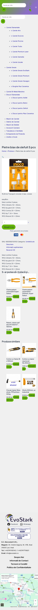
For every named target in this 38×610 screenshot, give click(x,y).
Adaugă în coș (9, 227)
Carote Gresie (11, 67)
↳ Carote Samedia (17, 57)
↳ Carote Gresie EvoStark (20, 70)
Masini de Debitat (12, 125)
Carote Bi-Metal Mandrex (15, 92)
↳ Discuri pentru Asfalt (19, 98)
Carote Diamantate (13, 27)
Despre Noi (19, 557)
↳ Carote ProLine (17, 41)
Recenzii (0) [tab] (10, 250)
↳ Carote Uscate (17, 62)
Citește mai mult (12, 398)
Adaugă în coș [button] (29, 367)
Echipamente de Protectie (15, 134)
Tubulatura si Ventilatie (14, 131)
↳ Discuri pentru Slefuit (19, 108)
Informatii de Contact (19, 561)
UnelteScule (30, 242)
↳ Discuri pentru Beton (19, 103)
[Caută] (4, 9)
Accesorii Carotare (13, 128)
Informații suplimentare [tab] (14, 247)
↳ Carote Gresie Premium (20, 76)
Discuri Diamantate (13, 95)
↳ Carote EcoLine (17, 36)
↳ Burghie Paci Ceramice (20, 86)
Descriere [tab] (9, 244)
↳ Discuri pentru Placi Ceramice (22, 113)
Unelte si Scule (11, 137)
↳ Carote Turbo (16, 46)
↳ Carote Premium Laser (19, 52)
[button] (3, 157)
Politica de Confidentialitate (19, 567)
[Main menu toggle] (36, 7)
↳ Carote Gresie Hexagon (20, 81)
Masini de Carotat (12, 119)
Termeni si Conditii (19, 564)
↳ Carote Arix (16, 30)
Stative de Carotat (12, 122)
